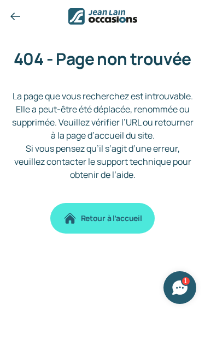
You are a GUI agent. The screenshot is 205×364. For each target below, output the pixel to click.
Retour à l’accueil (111, 218)
